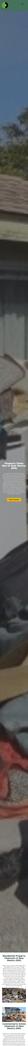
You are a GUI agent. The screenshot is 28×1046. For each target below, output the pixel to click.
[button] (22, 4)
